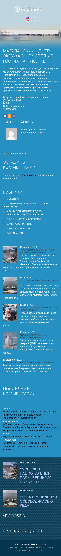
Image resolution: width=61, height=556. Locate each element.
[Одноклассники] (9, 116)
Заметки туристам (19, 228)
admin (9, 103)
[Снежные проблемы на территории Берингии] (10, 340)
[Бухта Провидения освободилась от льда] (10, 285)
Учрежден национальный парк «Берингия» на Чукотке (37, 251)
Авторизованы (29, 175)
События (44, 97)
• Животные (9, 443)
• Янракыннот (32, 427)
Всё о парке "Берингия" (27, 544)
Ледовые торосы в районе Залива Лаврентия (28, 362)
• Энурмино (28, 424)
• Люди (43, 443)
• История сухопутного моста (29, 411)
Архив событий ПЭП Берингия (22, 97)
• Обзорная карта (12, 424)
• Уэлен (48, 424)
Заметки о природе (19, 224)
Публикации (15, 233)
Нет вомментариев (16, 106)
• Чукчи (6, 436)
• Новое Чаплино (49, 427)
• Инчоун (39, 424)
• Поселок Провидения (36, 430)
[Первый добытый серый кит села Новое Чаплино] (10, 312)
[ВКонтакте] (5, 116)
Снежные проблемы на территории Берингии (33, 336)
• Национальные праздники (38, 436)
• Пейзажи (33, 443)
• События (8, 411)
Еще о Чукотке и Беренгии (24, 219)
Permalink (11, 109)
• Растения (21, 443)
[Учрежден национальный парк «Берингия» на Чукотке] (10, 254)
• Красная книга (28, 418)
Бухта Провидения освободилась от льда (38, 501)
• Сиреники (9, 430)
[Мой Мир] (13, 116)
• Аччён (19, 430)
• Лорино (19, 427)
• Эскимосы (17, 436)
